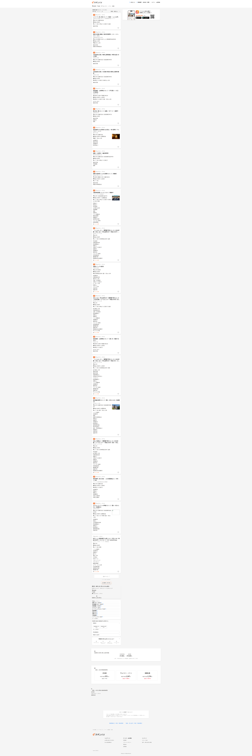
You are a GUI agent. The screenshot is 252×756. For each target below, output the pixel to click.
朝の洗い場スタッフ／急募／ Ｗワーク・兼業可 (105, 111)
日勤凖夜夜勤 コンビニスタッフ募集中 (103, 192)
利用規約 (124, 740)
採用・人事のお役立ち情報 (147, 742)
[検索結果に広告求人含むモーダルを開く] (95, 11)
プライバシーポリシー (127, 742)
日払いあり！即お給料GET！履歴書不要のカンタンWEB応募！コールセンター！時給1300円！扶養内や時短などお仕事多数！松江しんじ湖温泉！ (106, 299)
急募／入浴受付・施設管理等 (100, 153)
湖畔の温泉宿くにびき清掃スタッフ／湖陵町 (105, 173)
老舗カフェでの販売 (98, 266)
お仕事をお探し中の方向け (109, 740)
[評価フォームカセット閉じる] (119, 639)
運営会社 (124, 744)
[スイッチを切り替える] (102, 11)
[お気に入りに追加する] (118, 28)
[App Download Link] (138, 18)
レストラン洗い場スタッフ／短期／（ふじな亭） (106, 17)
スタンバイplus (145, 740)
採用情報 (124, 746)
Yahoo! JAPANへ (96, 750)
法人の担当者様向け (108, 742)
